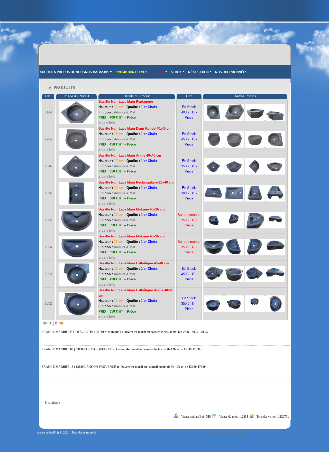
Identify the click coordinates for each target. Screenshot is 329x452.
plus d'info (106, 123)
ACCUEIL (46, 72)
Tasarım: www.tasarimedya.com (221, 432)
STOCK (176, 72)
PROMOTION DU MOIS (132, 72)
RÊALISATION (198, 72)
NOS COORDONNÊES (231, 72)
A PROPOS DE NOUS (69, 72)
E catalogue (52, 403)
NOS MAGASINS (97, 72)
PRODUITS (156, 72)
